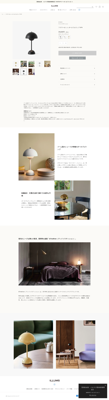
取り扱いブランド (62, 9)
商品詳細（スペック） (65, 68)
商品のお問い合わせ (77, 58)
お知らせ (53, 9)
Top (2, 14)
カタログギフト (44, 9)
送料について (63, 73)
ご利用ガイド (37, 388)
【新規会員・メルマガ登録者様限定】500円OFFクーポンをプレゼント (54, 1)
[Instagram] (79, 10)
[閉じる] (105, 385)
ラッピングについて (65, 84)
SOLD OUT (78, 53)
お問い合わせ (73, 9)
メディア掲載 (69, 388)
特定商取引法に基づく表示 (47, 388)
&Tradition (60, 22)
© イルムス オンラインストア (12, 396)
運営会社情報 (29, 388)
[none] (60, 37)
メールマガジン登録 (78, 388)
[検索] (92, 6)
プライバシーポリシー (60, 388)
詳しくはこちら (92, 395)
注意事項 (62, 79)
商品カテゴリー (33, 9)
